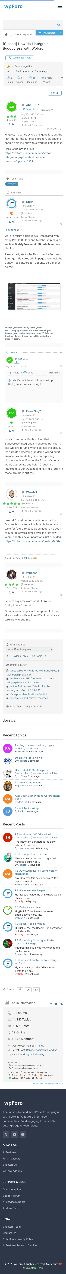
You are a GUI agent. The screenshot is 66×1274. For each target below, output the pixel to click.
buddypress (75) (33, 706)
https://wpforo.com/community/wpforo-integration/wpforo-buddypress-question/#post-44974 (29, 157)
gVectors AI (10, 1164)
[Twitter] (6, 1134)
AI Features (9, 1152)
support (22, 760)
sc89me (22, 776)
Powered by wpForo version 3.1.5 (47, 1083)
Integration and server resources (29, 697)
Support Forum (11, 1195)
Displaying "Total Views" (29, 757)
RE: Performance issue (28, 907)
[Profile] (10, 124)
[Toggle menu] (59, 6)
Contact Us (9, 1232)
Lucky (21, 811)
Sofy (20, 901)
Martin (21, 917)
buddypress (12, 184)
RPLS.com (28, 558)
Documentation (12, 1189)
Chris (29, 202)
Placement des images (28, 782)
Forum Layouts (11, 1158)
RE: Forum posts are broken (31, 854)
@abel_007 (15, 230)
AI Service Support (14, 1201)
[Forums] (6, 34)
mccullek (23, 954)
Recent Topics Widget (27, 808)
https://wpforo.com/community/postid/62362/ (33, 541)
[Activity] (13, 124)
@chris (12, 380)
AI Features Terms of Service (20, 1245)
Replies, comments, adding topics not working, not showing (36, 747)
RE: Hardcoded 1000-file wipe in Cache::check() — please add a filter (36, 836)
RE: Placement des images (30, 890)
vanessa (29, 71)
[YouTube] (14, 1134)
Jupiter (22, 864)
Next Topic (37, 655)
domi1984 (23, 802)
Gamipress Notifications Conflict (28, 694)
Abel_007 (32, 105)
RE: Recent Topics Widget (30, 923)
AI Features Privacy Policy (18, 1239)
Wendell (31, 492)
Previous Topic (19, 655)
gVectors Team (12, 1226)
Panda (21, 751)
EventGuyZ (33, 411)
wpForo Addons (12, 1170)
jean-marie (24, 785)
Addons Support (12, 1208)
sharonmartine (26, 848)
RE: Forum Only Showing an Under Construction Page (34, 942)
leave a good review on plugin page (23, 333)
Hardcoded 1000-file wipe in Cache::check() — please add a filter (36, 772)
